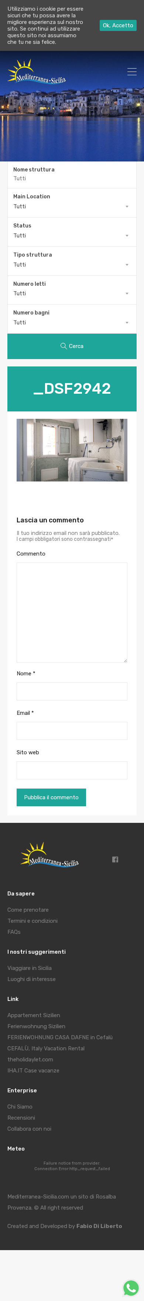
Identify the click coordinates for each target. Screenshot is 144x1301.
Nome (26, 673)
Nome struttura (34, 170)
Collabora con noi (29, 1129)
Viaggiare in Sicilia (29, 968)
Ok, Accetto (118, 25)
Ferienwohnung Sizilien (36, 1026)
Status (22, 226)
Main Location (31, 197)
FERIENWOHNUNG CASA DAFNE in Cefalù (60, 1037)
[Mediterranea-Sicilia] (37, 82)
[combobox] (72, 206)
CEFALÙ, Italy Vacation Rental (46, 1048)
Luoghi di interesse (31, 979)
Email (25, 713)
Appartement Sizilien (33, 1015)
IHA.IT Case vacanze (33, 1070)
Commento (31, 553)
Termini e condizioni (32, 921)
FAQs (14, 932)
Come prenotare (28, 910)
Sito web (28, 752)
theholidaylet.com (30, 1059)
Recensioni (21, 1117)
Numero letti (29, 284)
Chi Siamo (19, 1106)
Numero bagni (31, 313)
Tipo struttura (32, 255)
